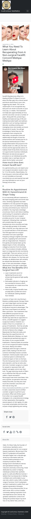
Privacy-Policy (12, 514)
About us (21, 514)
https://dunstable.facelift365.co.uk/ (13, 388)
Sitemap (3, 514)
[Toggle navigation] (27, 11)
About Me (5, 439)
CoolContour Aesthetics (10, 11)
